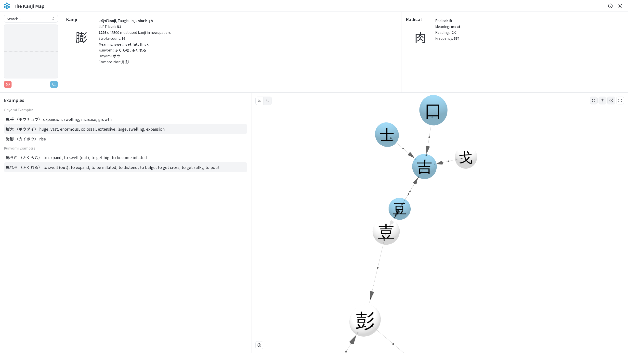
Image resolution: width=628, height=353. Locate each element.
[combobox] (31, 19)
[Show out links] (611, 100)
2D (260, 100)
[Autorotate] (594, 100)
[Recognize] (54, 84)
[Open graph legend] (259, 345)
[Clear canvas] (8, 84)
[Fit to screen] (620, 100)
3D (268, 100)
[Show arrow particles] (602, 100)
